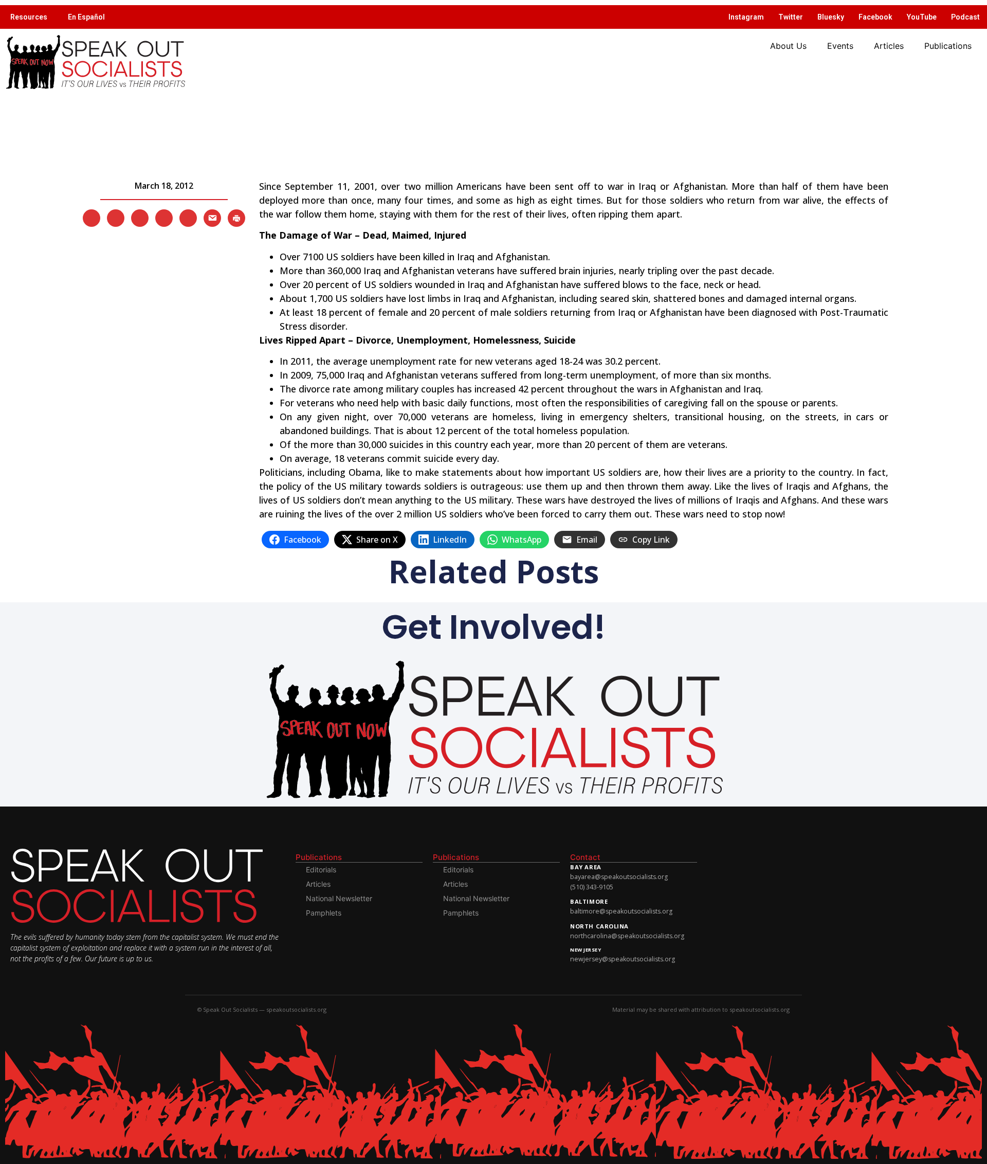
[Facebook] (115, 217)
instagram (746, 17)
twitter (790, 17)
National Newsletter (339, 898)
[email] (212, 217)
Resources (28, 17)
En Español (86, 17)
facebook (875, 17)
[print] (236, 217)
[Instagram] (140, 217)
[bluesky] (164, 217)
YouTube (922, 17)
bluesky (830, 17)
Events (840, 46)
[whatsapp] (188, 217)
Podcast (965, 17)
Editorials (321, 869)
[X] (91, 217)
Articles (889, 46)
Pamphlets (323, 912)
